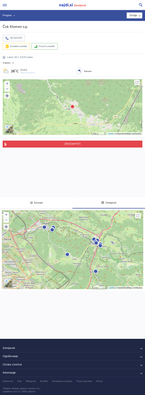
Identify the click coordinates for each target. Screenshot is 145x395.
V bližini (6, 63)
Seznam (38, 202)
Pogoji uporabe (84, 381)
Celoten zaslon (137, 82)
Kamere (87, 71)
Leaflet (111, 133)
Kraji (20, 381)
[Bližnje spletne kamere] (79, 71)
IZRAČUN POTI (73, 144)
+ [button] (7, 83)
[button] (7, 95)
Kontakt (44, 381)
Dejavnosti (8, 381)
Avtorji (99, 381)
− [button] (7, 89)
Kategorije (31, 381)
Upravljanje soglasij (62, 381)
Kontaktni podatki (18, 46)
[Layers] (9, 129)
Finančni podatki (47, 46)
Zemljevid (110, 202)
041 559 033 (16, 38)
